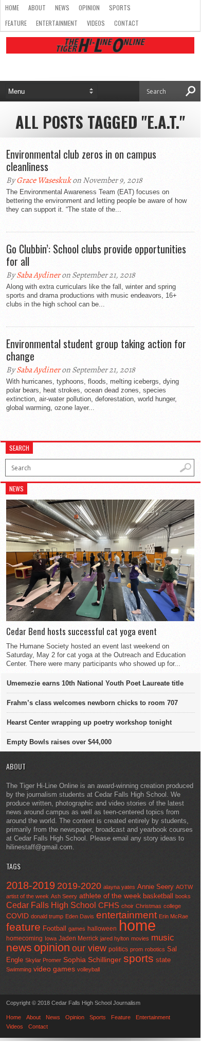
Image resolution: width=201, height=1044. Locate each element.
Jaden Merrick (78, 938)
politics (118, 949)
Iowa (51, 938)
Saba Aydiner (38, 275)
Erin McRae (173, 916)
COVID (17, 916)
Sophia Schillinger (92, 960)
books (183, 896)
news (19, 948)
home (137, 925)
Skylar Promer (43, 960)
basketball (158, 896)
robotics (155, 949)
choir (127, 906)
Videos (96, 23)
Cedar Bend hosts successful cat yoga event (81, 631)
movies (140, 938)
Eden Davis (79, 916)
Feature (16, 23)
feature (23, 927)
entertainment (126, 915)
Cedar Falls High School (51, 905)
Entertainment (57, 23)
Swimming (18, 969)
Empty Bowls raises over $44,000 (59, 742)
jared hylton (114, 938)
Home (12, 7)
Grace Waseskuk (43, 180)
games (76, 929)
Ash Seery (64, 896)
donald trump (47, 916)
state (163, 960)
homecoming (24, 938)
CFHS (108, 905)
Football (54, 928)
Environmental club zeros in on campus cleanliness (81, 160)
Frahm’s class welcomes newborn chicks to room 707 (92, 703)
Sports (120, 7)
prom (136, 949)
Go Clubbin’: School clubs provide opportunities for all (96, 255)
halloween (102, 928)
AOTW (184, 887)
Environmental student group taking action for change (96, 349)
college (172, 906)
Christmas (148, 906)
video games (54, 969)
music (162, 938)
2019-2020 (79, 886)
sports (138, 958)
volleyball (88, 969)
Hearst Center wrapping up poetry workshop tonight (89, 722)
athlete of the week (110, 896)
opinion (52, 947)
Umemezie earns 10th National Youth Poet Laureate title (95, 683)
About (37, 7)
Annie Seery (155, 887)
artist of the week (27, 896)
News (62, 7)
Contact (126, 23)
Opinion (89, 7)
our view (89, 948)
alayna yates (119, 887)
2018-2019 (30, 885)
